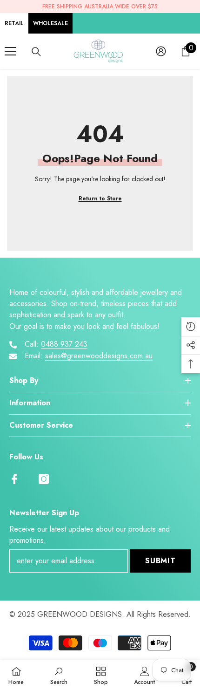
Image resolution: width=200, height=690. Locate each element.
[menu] (10, 51)
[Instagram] (44, 479)
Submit (160, 560)
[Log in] (161, 51)
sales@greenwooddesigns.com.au (99, 355)
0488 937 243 (64, 344)
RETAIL (14, 23)
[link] (58, 675)
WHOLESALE (50, 23)
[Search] (36, 51)
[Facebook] (14, 479)
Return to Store (100, 198)
